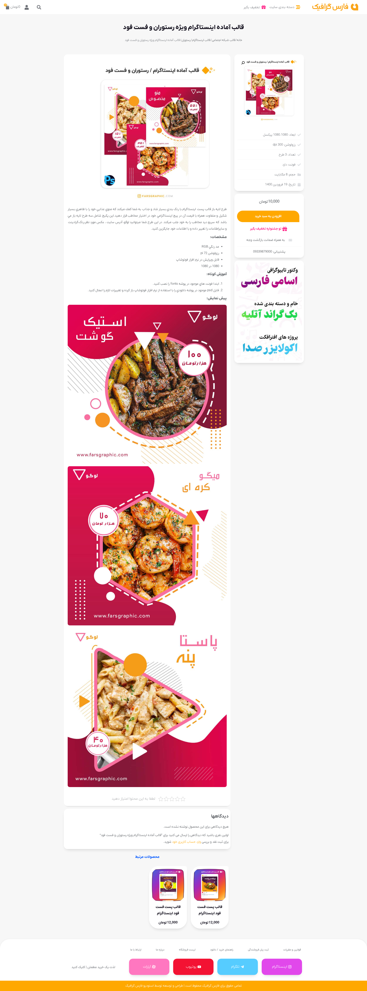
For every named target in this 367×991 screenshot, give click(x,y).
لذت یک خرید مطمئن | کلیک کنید (93, 967)
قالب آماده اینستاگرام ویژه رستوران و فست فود (183, 28)
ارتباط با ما (135, 950)
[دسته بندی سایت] (298, 7)
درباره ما (160, 950)
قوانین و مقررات (292, 950)
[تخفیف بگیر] (263, 7)
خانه (239, 40)
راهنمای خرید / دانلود (221, 950)
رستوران (186, 40)
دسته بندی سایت (282, 7)
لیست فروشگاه (187, 950)
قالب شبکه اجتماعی (223, 40)
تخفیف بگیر (252, 7)
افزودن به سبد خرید (268, 216)
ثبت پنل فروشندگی (258, 950)
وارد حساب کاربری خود (186, 842)
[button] (39, 7)
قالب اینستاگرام (201, 40)
